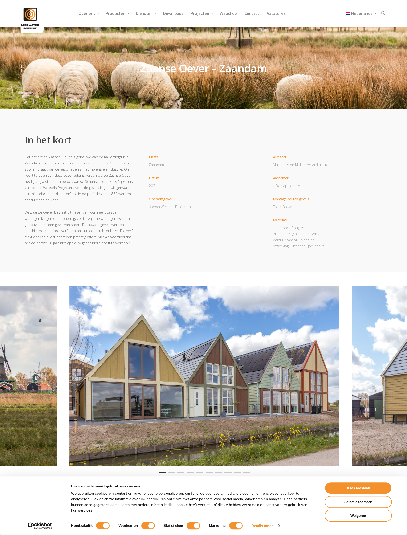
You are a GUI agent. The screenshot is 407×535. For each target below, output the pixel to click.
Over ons (86, 13)
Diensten (144, 13)
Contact (251, 13)
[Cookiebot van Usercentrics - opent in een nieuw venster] (40, 525)
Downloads (173, 13)
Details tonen (262, 526)
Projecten (200, 13)
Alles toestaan (358, 488)
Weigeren (358, 516)
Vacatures (276, 13)
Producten (115, 13)
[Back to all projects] (25, 69)
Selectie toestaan (358, 502)
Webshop (228, 13)
